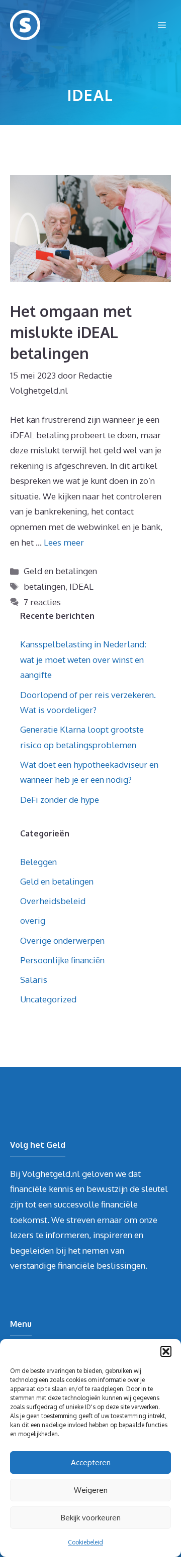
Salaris (33, 979)
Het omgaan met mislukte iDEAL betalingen (71, 332)
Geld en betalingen (60, 571)
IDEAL (81, 586)
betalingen (44, 586)
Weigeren (91, 1490)
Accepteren (91, 1462)
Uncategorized (48, 999)
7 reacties (42, 602)
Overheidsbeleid (52, 901)
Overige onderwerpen (62, 940)
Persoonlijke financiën (62, 960)
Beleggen (38, 861)
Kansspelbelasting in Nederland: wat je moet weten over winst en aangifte (83, 659)
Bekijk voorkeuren (91, 1517)
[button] (166, 1351)
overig (32, 920)
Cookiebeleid (85, 1542)
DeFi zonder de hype (59, 799)
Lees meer (64, 542)
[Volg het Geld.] (25, 25)
